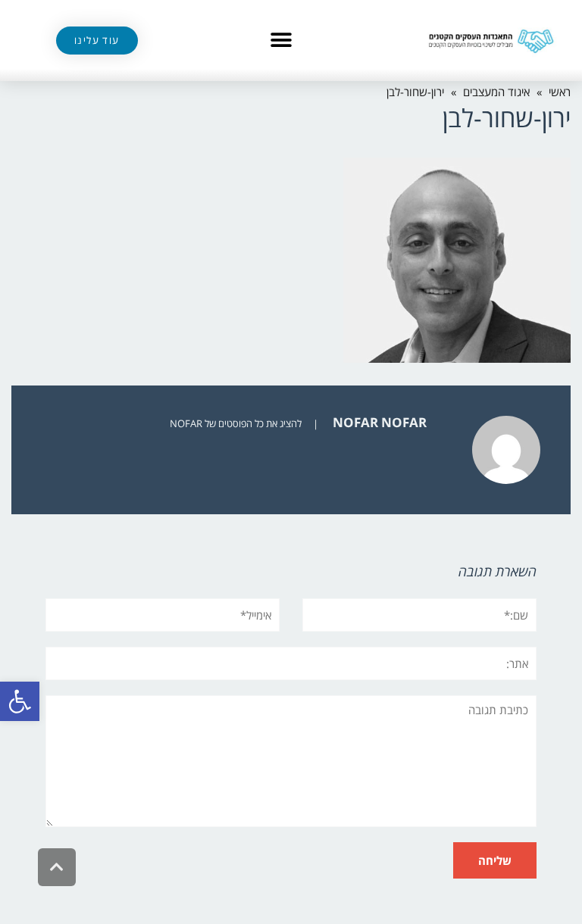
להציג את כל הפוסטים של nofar (236, 423)
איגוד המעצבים (496, 91)
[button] (19, 701)
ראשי (560, 91)
